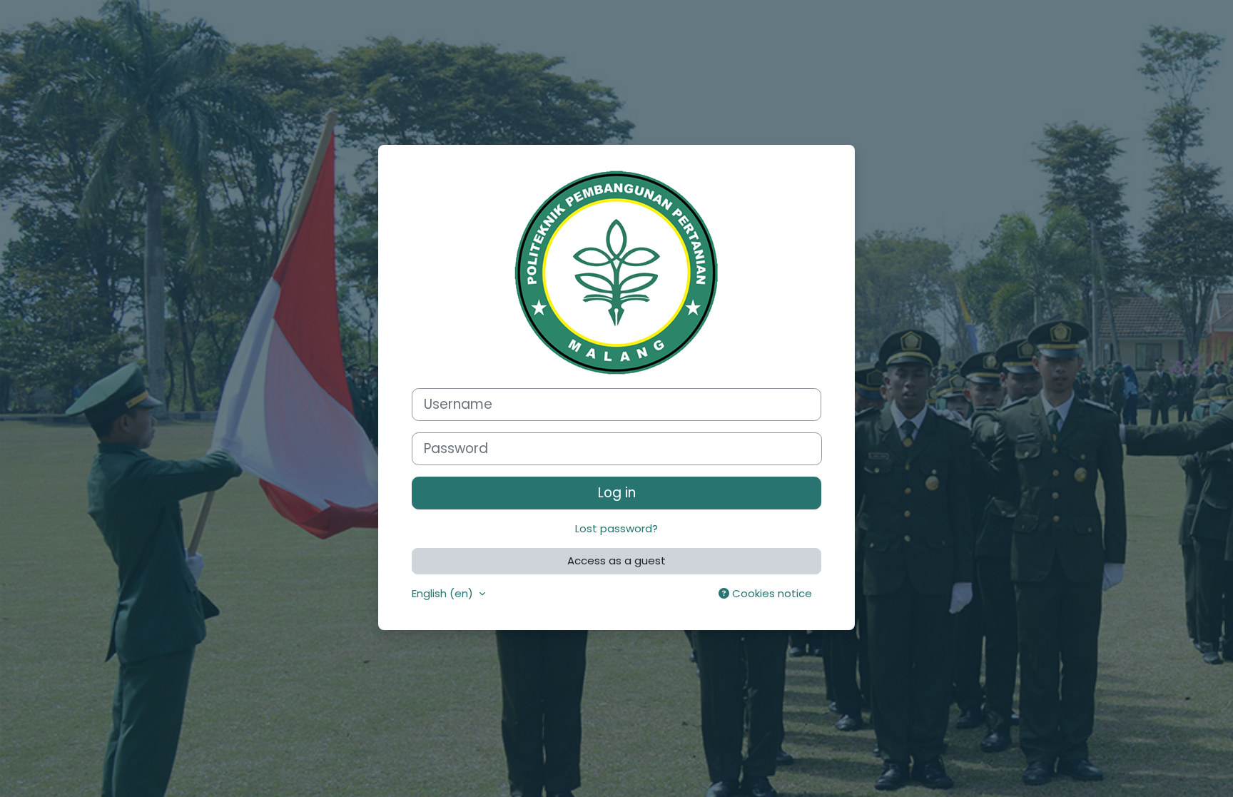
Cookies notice (770, 593)
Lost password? (616, 528)
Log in (617, 492)
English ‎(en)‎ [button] (444, 593)
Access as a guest (616, 560)
